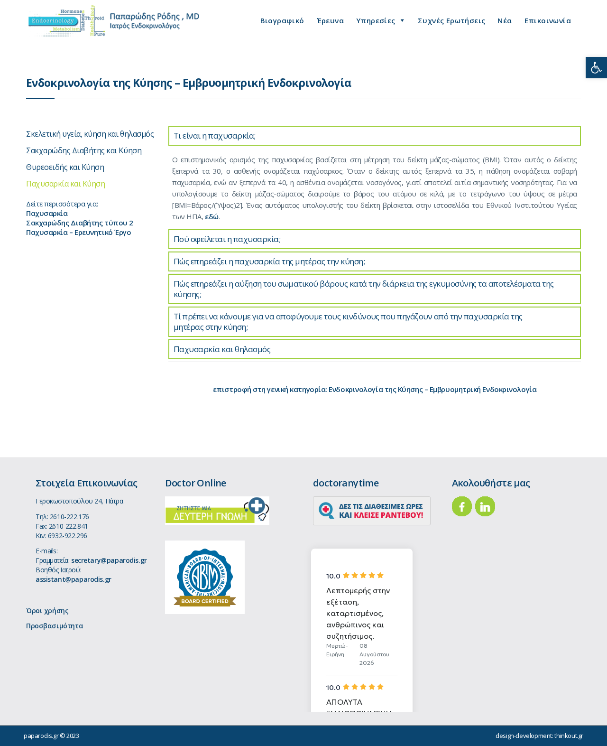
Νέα (504, 20)
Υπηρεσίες (375, 20)
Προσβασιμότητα (54, 625)
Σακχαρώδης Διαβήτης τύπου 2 (79, 222)
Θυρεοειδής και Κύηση (65, 167)
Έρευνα (330, 20)
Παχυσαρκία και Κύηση (65, 183)
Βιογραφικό (282, 20)
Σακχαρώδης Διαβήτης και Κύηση (83, 150)
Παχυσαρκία (47, 213)
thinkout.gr (568, 735)
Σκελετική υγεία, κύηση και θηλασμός (90, 134)
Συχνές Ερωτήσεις (451, 20)
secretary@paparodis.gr (109, 560)
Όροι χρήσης (47, 610)
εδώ (212, 216)
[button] (596, 67)
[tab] (374, 136)
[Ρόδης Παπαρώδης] (113, 21)
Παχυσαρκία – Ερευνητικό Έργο (78, 232)
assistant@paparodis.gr (73, 579)
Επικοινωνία (547, 20)
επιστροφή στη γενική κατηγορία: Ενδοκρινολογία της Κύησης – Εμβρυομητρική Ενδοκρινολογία (374, 389)
